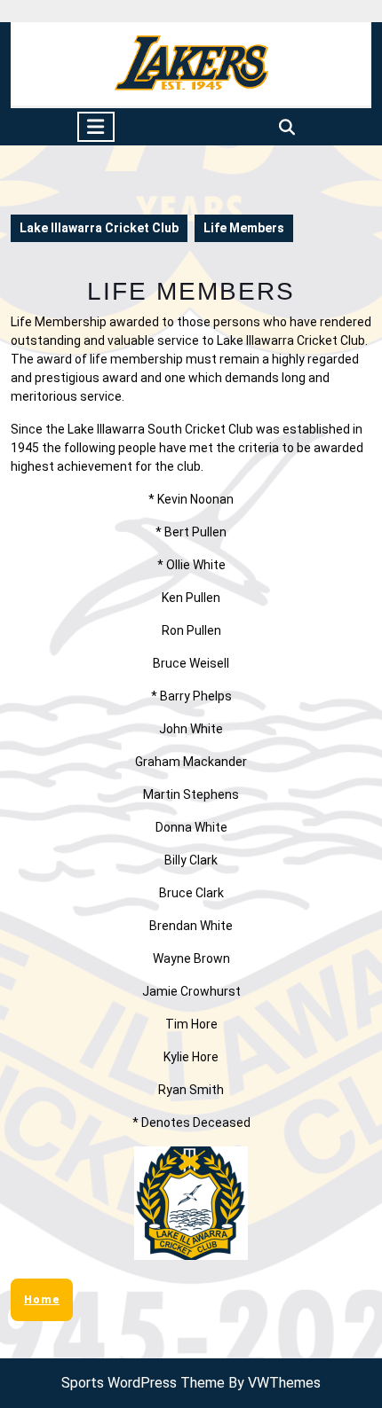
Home (42, 1300)
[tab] (96, 127)
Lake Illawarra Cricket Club (99, 228)
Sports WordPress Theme (143, 1382)
